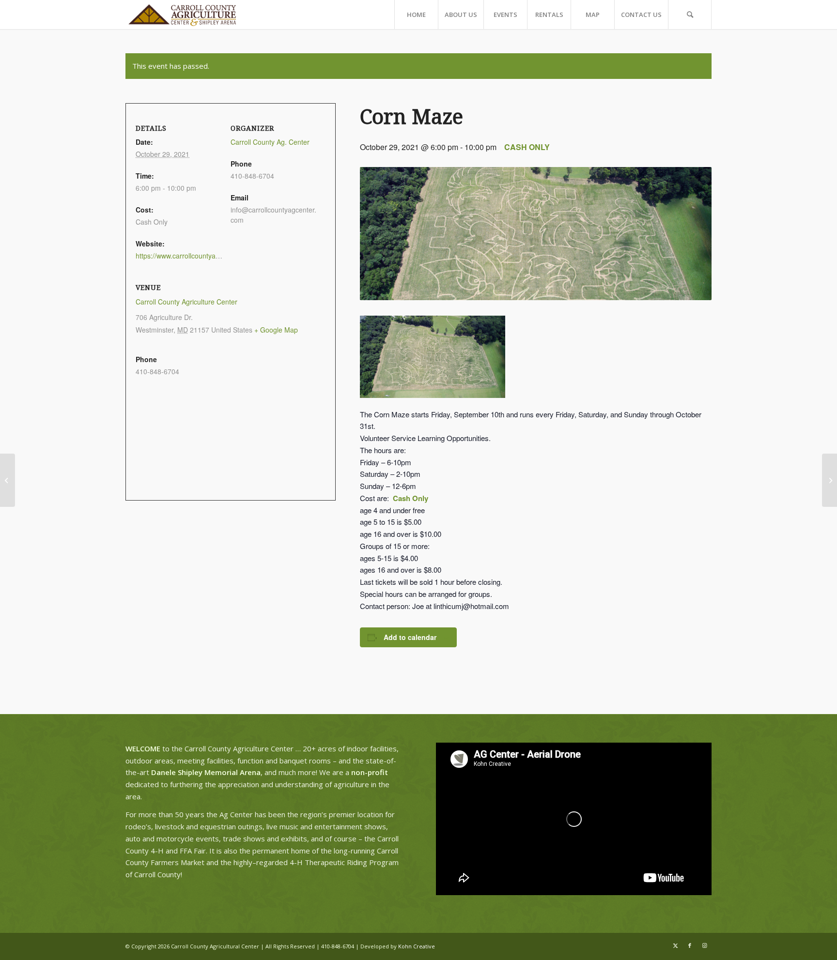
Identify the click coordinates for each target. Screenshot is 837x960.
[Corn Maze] (829, 480)
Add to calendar (410, 637)
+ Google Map (276, 330)
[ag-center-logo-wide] (182, 14)
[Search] (690, 14)
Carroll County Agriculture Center (186, 301)
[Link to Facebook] (689, 945)
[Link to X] (675, 945)
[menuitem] (416, 14)
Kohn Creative (416, 946)
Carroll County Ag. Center (270, 142)
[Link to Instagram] (704, 945)
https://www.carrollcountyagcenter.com (194, 255)
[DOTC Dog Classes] (7, 480)
